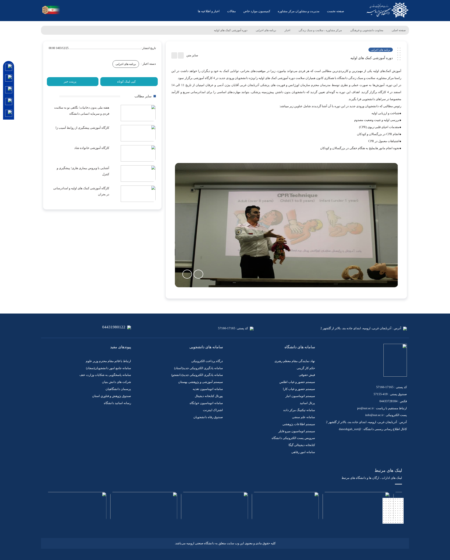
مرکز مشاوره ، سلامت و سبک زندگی (320, 30)
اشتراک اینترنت (213, 410)
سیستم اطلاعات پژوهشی (298, 424)
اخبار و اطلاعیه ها (209, 11)
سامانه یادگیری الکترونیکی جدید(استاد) (198, 368)
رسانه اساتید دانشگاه (117, 403)
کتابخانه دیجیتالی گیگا (302, 445)
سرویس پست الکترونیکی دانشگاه (293, 438)
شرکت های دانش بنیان (116, 382)
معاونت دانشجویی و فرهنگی (366, 30)
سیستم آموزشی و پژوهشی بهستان (200, 382)
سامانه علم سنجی (303, 417)
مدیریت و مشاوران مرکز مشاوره (298, 11)
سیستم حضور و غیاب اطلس (297, 382)
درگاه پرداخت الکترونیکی (207, 361)
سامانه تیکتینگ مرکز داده (299, 410)
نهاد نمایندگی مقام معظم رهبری (294, 361)
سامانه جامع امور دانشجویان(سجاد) (108, 368)
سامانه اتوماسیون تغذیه (208, 389)
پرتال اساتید (307, 403)
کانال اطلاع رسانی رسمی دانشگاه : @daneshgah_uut (373, 429)
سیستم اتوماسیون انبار (300, 396)
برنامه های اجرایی (266, 30)
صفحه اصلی (399, 30)
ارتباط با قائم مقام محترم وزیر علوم (108, 361)
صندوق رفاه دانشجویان (208, 417)
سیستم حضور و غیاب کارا (299, 389)
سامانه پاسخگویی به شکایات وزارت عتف (105, 375)
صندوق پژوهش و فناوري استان (111, 396)
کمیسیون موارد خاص (256, 11)
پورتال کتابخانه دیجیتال (209, 396)
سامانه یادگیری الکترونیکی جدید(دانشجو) (197, 375)
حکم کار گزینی (306, 368)
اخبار (287, 30)
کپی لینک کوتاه (126, 81)
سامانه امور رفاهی (303, 452)
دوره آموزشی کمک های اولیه (230, 30)
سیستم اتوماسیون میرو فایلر (296, 431)
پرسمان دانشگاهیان (118, 389)
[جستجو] (65, 10)
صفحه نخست (335, 11)
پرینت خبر (70, 81)
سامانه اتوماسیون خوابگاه (206, 403)
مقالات (231, 11)
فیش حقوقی (307, 375)
